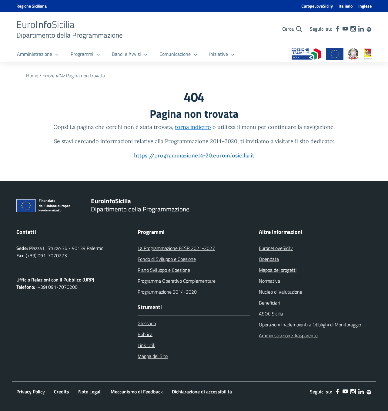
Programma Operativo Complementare (177, 281)
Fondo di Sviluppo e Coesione (167, 259)
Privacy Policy (30, 391)
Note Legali (90, 391)
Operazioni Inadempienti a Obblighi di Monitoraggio (310, 324)
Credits (61, 391)
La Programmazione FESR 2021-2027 (176, 248)
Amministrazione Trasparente (288, 335)
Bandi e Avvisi (126, 54)
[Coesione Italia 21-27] (306, 54)
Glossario (147, 323)
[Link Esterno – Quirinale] (353, 54)
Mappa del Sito (153, 356)
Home (32, 75)
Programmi (82, 54)
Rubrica (145, 334)
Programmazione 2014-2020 (167, 291)
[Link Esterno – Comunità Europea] (335, 54)
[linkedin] (361, 29)
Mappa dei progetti (277, 270)
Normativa (269, 281)
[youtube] (345, 29)
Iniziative (218, 54)
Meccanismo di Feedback (137, 391)
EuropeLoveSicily (317, 6)
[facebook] (337, 29)
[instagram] (353, 29)
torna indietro (193, 126)
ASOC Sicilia (271, 313)
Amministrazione (34, 54)
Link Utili (146, 345)
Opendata (269, 259)
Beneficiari (269, 302)
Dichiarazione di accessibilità (202, 391)
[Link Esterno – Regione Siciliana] (367, 54)
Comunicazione (175, 54)
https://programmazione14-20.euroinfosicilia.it (194, 155)
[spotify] (369, 28)
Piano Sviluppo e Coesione (164, 270)
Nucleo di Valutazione (280, 291)
